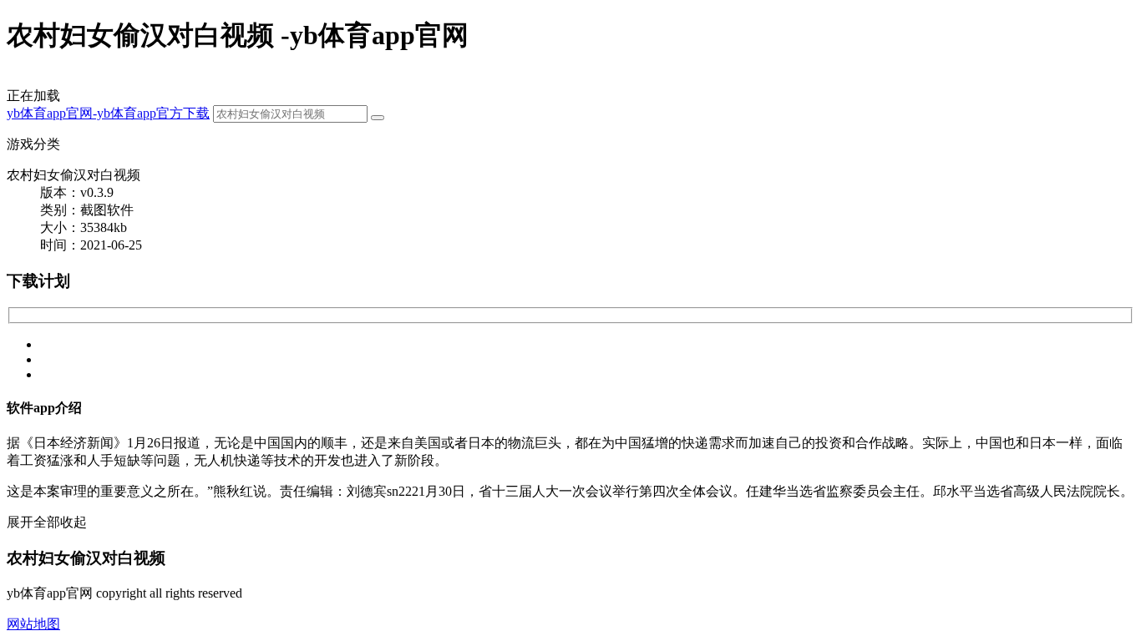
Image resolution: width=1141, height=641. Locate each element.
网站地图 (33, 624)
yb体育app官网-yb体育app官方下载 (108, 113)
